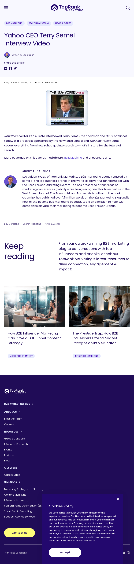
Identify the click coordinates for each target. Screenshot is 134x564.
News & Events (63, 23)
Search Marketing (39, 23)
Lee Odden (28, 55)
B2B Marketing (14, 23)
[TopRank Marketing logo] (15, 391)
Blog (6, 82)
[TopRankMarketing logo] (67, 7)
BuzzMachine (73, 158)
